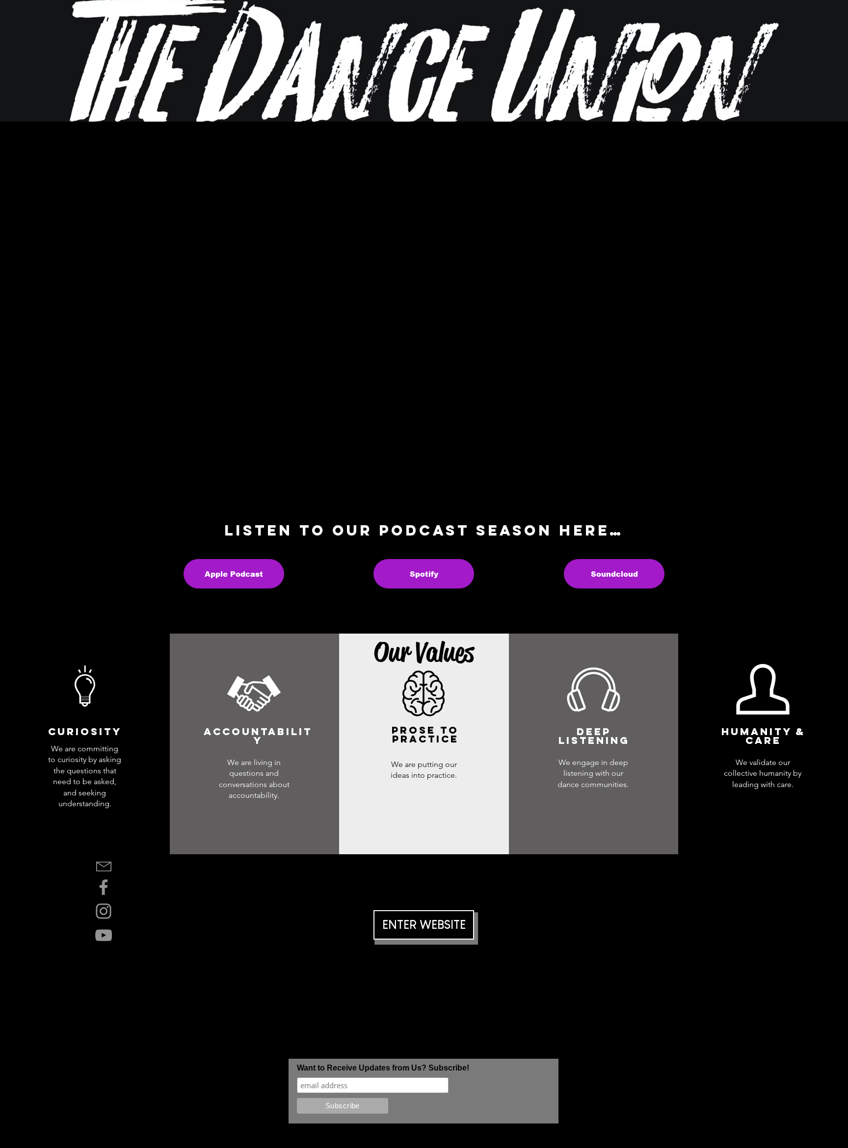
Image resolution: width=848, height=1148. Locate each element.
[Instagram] (103, 911)
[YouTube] (103, 935)
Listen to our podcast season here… (424, 530)
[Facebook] (103, 887)
